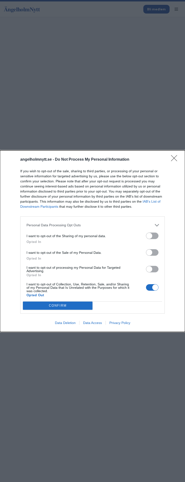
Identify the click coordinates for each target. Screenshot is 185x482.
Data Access (92, 323)
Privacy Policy (119, 323)
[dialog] (92, 241)
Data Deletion (65, 323)
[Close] (175, 159)
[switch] (152, 236)
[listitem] (92, 225)
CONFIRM (58, 305)
